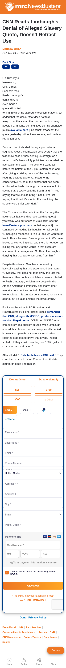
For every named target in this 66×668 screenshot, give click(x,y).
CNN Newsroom (11, 637)
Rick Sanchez (33, 627)
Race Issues (50, 637)
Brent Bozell (9, 627)
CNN (52, 632)
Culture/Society (32, 637)
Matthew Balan (11, 48)
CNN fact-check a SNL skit (37, 355)
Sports (6, 642)
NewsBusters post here (17, 225)
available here (19, 130)
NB (21, 627)
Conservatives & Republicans (18, 632)
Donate (55, 650)
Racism (42, 632)
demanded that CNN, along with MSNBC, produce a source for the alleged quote (32, 316)
